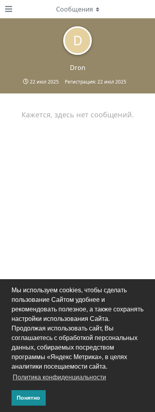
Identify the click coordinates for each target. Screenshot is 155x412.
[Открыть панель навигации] (8, 9)
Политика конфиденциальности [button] (59, 377)
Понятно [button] (28, 398)
